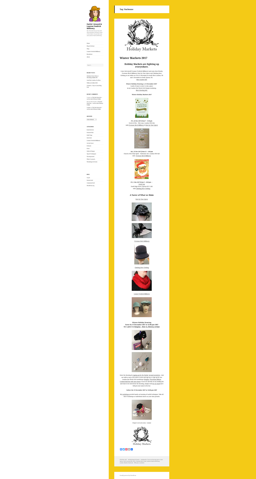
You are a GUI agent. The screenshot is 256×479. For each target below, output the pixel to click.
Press (88, 148)
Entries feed (90, 180)
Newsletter (89, 54)
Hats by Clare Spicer (151, 125)
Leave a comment (140, 463)
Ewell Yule (142, 184)
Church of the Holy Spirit (153, 459)
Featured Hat (90, 132)
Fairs (134, 461)
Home (88, 43)
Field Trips (89, 135)
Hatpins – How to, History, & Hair (147, 327)
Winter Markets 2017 (133, 58)
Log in (88, 177)
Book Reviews (90, 130)
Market (126, 463)
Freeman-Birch (139, 461)
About (88, 57)
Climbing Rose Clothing (143, 188)
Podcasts (89, 146)
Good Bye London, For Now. (94, 80)
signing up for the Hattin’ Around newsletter (146, 375)
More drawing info (142, 90)
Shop (88, 48)
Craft (124, 461)
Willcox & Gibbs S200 (92, 83)
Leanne (89, 107)
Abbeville (144, 459)
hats (145, 461)
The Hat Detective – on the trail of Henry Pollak (95, 103)
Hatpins (146, 379)
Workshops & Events (92, 162)
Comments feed (91, 183)
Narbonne (130, 463)
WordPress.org (90, 185)
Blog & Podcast (90, 46)
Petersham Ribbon (155, 379)
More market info (141, 80)
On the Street (90, 143)
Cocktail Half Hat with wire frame (130, 381)
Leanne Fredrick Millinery (93, 51)
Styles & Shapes (91, 151)
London (121, 463)
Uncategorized (90, 156)
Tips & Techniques (91, 154)
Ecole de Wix (129, 461)
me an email (156, 384)
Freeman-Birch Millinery (136, 125)
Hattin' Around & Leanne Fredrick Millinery (94, 26)
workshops (125, 394)
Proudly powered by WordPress (128, 475)
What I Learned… (91, 159)
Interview (89, 138)
